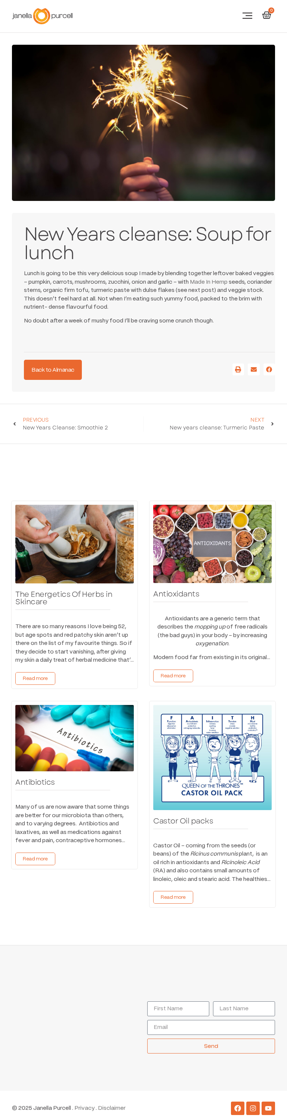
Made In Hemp (209, 282)
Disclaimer (112, 1108)
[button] (247, 16)
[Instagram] (253, 1108)
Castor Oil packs (183, 821)
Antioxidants (176, 594)
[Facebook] (237, 1108)
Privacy (84, 1108)
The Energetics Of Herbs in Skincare (63, 598)
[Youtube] (268, 1108)
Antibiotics (35, 782)
